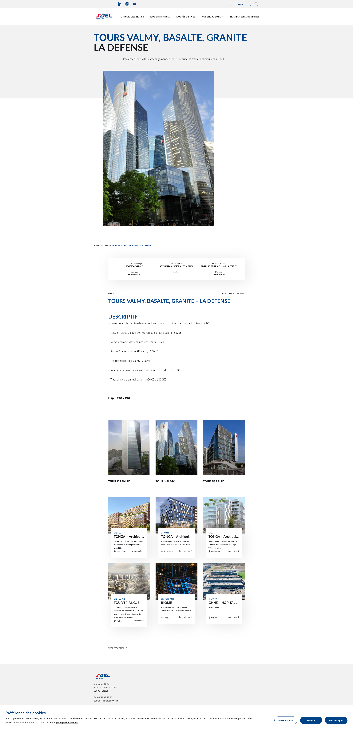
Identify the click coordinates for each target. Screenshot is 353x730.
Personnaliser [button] (285, 720)
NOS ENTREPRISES (160, 16)
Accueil (96, 245)
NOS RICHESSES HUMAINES (244, 16)
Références (105, 245)
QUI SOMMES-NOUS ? (132, 16)
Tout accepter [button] (336, 720)
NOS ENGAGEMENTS (213, 16)
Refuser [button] (311, 720)
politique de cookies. (67, 722)
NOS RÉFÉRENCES (185, 16)
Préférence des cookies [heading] (26, 713)
